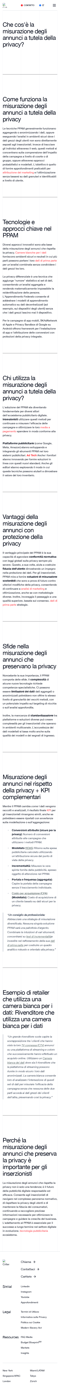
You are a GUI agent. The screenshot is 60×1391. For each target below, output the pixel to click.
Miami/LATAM (37, 1370)
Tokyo (33, 1376)
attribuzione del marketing (18, 172)
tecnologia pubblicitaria (34, 1230)
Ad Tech (32, 455)
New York (8, 1370)
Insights (25, 1353)
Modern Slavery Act (31, 1327)
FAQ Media (26, 1337)
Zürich (33, 1381)
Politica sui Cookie (30, 1322)
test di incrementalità (38, 936)
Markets (25, 1347)
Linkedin (25, 1286)
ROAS (29, 847)
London (7, 1381)
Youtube (25, 1297)
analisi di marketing (32, 588)
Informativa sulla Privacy (34, 1317)
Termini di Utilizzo (30, 1311)
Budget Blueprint (31, 1342)
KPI (49, 810)
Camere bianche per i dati (30, 252)
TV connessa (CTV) (33, 1045)
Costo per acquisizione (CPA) (29, 893)
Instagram (26, 1291)
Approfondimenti (29, 1302)
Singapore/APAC (11, 1376)
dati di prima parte (46, 260)
